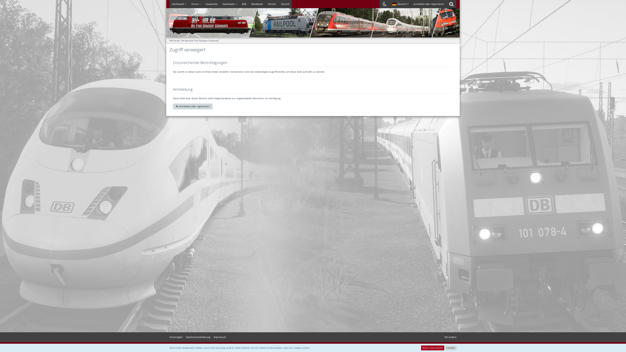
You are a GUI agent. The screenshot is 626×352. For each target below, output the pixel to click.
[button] (400, 4)
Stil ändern (450, 337)
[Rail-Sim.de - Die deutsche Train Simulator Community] (313, 24)
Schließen (450, 347)
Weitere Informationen (432, 347)
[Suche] (451, 4)
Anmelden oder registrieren (428, 4)
